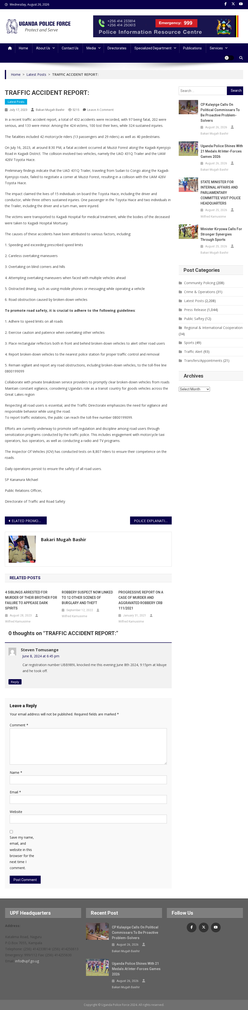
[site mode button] (229, 57)
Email (15, 792)
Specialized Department (152, 48)
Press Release (195, 309)
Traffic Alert (193, 351)
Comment (19, 725)
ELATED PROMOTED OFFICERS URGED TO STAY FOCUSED (29, 520)
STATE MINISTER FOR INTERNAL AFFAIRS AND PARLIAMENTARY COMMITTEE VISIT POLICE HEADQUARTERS (221, 192)
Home (23, 48)
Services (216, 48)
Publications (192, 48)
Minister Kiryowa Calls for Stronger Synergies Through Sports (221, 234)
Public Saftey (194, 318)
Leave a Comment (100, 109)
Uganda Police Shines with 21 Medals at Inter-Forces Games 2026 (222, 151)
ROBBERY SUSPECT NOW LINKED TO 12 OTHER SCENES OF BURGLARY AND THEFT (87, 597)
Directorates (117, 48)
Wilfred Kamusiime (18, 621)
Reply (15, 682)
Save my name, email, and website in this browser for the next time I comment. (22, 852)
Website (16, 811)
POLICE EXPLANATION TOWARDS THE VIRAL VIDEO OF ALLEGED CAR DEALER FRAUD (153, 520)
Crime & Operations (199, 291)
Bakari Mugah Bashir (50, 110)
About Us (43, 48)
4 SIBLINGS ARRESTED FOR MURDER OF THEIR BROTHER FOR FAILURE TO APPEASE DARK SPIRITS (31, 600)
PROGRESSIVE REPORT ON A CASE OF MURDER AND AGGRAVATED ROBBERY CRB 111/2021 (140, 600)
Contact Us (70, 48)
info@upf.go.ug (27, 961)
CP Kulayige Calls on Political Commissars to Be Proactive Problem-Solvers (220, 112)
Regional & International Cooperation (213, 327)
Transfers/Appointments (203, 360)
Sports (189, 342)
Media (91, 48)
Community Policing (199, 283)
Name (16, 772)
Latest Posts (16, 102)
